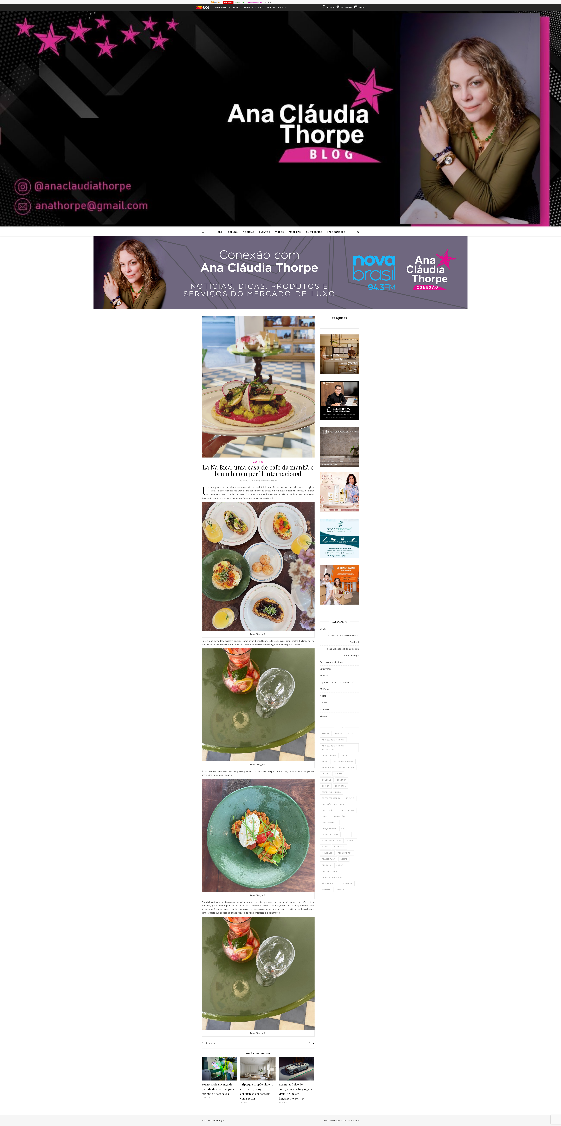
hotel (325, 816)
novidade (327, 853)
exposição (328, 810)
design (326, 786)
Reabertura (328, 859)
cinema (338, 774)
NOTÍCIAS (228, 2)
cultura (341, 780)
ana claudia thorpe (333, 740)
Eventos (264, 231)
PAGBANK (248, 7)
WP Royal (219, 1120)
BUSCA (330, 7)
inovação (339, 816)
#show (338, 734)
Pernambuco (345, 853)
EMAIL (362, 7)
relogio (326, 865)
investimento (330, 822)
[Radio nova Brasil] (281, 308)
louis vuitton (330, 835)
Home (219, 231)
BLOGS (268, 2)
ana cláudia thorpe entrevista (333, 748)
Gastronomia (346, 810)
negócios (339, 847)
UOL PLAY (270, 7)
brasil (325, 774)
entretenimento (331, 798)
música (351, 841)
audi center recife (343, 762)
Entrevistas (325, 668)
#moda (325, 734)
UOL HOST (237, 7)
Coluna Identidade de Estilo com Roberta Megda (343, 652)
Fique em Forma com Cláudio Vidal (337, 682)
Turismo (327, 889)
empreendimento (331, 792)
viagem (341, 889)
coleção (326, 780)
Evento (350, 798)
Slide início (325, 709)
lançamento (329, 828)
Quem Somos (314, 231)
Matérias (295, 231)
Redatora (210, 1043)
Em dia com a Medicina (331, 662)
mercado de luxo (332, 841)
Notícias (248, 231)
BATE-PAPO (346, 7)
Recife (344, 859)
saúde (339, 865)
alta (350, 734)
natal (325, 847)
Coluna (233, 231)
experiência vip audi (333, 804)
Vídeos (279, 231)
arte (344, 755)
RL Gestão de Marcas (350, 1120)
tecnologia (346, 883)
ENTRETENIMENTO (254, 2)
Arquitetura (329, 755)
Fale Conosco (336, 231)
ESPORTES (239, 2)
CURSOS (260, 7)
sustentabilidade (332, 877)
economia (340, 786)
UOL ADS (281, 7)
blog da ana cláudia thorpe (338, 768)
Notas (323, 695)
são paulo (328, 883)
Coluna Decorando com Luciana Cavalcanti (343, 638)
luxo (346, 835)
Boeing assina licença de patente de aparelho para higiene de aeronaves (218, 1089)
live (343, 828)
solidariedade (330, 871)
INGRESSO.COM (222, 7)
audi (324, 762)
